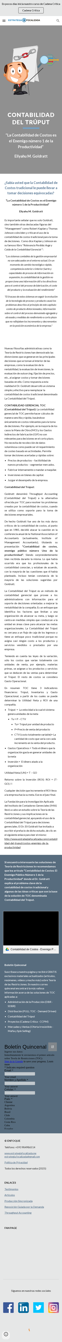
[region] (31, 8)
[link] (31, 932)
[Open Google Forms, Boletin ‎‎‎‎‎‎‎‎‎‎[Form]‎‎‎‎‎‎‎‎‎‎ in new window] (52, 1046)
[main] (31, 135)
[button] (4, 20)
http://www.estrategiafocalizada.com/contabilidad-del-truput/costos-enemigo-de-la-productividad (30, 843)
